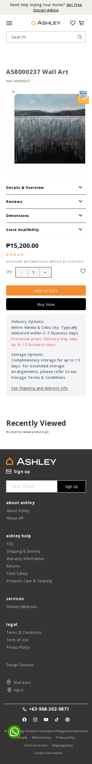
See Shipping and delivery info (39, 388)
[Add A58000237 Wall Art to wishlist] (83, 271)
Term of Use (17, 639)
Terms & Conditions (24, 632)
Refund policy (41, 737)
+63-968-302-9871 (49, 709)
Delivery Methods (22, 606)
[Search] (80, 37)
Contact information (48, 753)
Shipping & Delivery (23, 551)
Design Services (20, 664)
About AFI (15, 518)
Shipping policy (62, 745)
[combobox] (46, 37)
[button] (81, 23)
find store (22, 682)
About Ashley (18, 510)
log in (18, 689)
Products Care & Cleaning (29, 580)
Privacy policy (65, 737)
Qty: (9, 271)
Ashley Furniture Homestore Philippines (42, 731)
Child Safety (17, 573)
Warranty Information (25, 558)
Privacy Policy (18, 647)
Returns (13, 566)
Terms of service (35, 745)
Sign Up (71, 486)
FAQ (10, 543)
